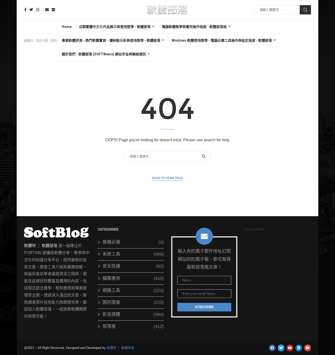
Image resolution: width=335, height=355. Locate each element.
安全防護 (133, 266)
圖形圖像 (133, 302)
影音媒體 (133, 314)
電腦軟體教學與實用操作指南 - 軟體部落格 (194, 27)
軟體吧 (111, 348)
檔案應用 (133, 278)
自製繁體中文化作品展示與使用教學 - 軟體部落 (115, 27)
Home (67, 27)
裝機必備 (133, 242)
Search (305, 9)
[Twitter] (31, 10)
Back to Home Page (167, 178)
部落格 (133, 326)
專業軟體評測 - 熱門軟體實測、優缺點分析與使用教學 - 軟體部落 (111, 40)
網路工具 (133, 290)
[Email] (47, 10)
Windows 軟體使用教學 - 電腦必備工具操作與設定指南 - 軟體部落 (222, 40)
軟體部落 (127, 348)
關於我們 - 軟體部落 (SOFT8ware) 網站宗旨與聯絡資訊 (104, 54)
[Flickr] (53, 10)
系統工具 (133, 254)
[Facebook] (25, 10)
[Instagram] (37, 10)
